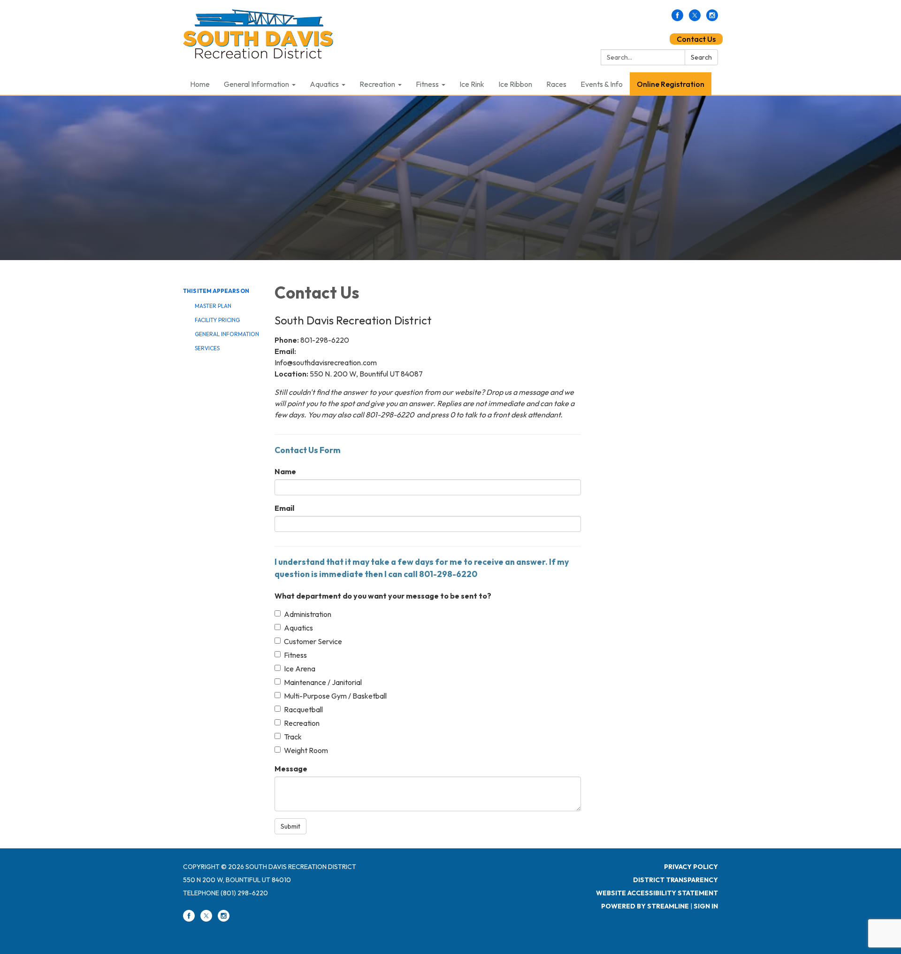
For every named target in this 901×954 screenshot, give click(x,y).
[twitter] (695, 18)
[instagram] (712, 18)
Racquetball (303, 709)
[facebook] (677, 18)
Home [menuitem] (200, 84)
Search (701, 57)
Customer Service (313, 641)
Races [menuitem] (556, 84)
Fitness (295, 655)
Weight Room (306, 750)
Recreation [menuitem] (377, 84)
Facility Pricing (217, 319)
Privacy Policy (691, 866)
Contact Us (696, 39)
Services (207, 348)
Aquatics (298, 627)
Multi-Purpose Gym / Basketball (335, 695)
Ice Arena (299, 668)
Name (285, 471)
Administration (307, 614)
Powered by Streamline (645, 906)
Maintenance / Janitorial (323, 682)
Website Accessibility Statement (657, 893)
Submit (290, 826)
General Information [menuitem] (256, 84)
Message (291, 768)
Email (284, 508)
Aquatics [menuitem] (324, 84)
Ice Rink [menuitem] (471, 84)
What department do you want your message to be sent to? (383, 595)
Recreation (302, 723)
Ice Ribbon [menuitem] (515, 84)
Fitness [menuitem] (427, 84)
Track (293, 736)
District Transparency (675, 880)
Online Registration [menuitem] (670, 84)
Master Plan (213, 305)
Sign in (706, 906)
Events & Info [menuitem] (601, 84)
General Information (227, 334)
